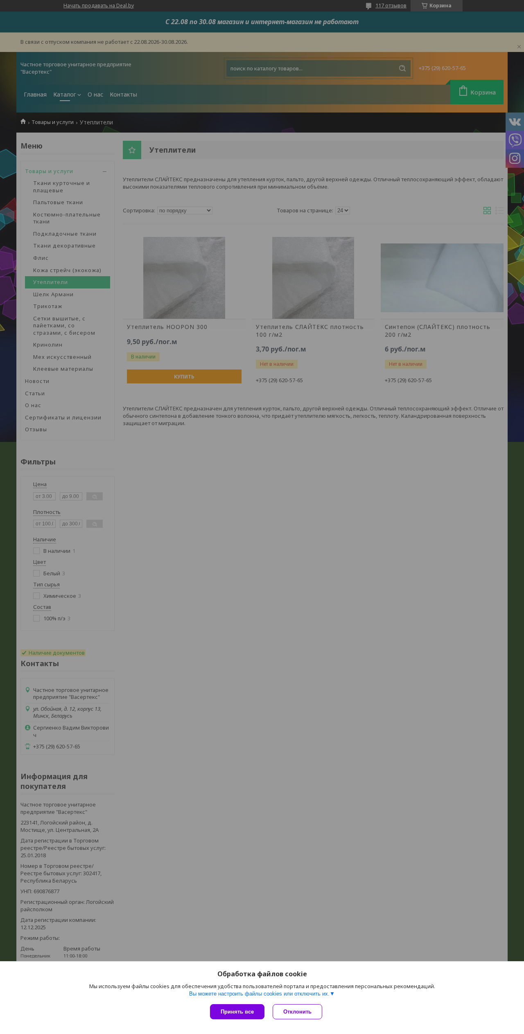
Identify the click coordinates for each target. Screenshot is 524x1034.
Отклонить (297, 1012)
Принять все (237, 1012)
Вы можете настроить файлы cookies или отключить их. (259, 994)
